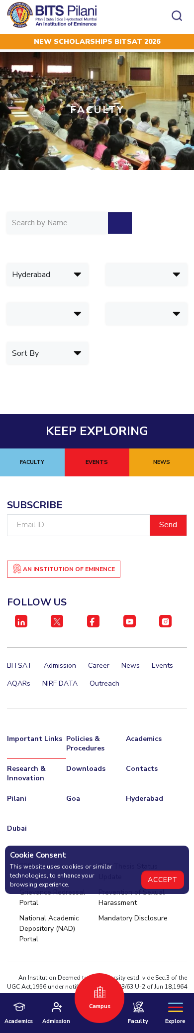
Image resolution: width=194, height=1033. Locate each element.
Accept (163, 880)
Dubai (17, 828)
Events (162, 665)
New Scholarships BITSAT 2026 (97, 41)
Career (98, 665)
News (130, 665)
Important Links (34, 738)
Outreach (104, 683)
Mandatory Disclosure (133, 918)
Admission (60, 665)
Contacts (142, 768)
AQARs (18, 683)
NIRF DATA (60, 683)
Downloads (85, 768)
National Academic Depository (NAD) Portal (49, 928)
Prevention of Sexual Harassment (131, 897)
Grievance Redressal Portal (52, 897)
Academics (144, 738)
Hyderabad (144, 798)
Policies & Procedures (85, 743)
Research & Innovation (26, 773)
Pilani (16, 798)
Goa (73, 798)
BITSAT (19, 665)
